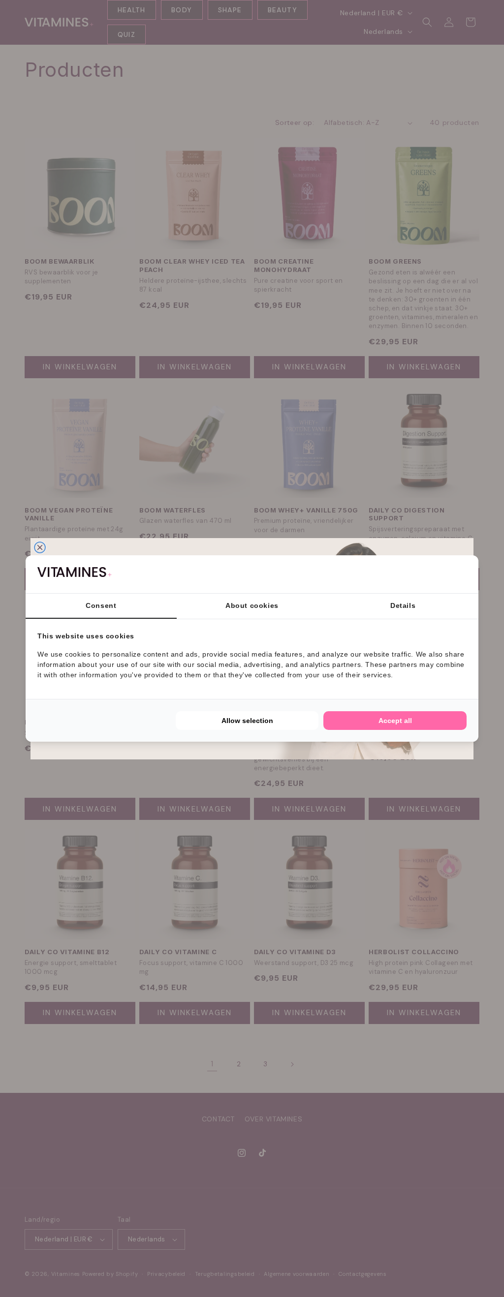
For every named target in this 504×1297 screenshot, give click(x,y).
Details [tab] (402, 605)
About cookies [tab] (252, 605)
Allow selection (247, 720)
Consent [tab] (101, 605)
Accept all (395, 720)
